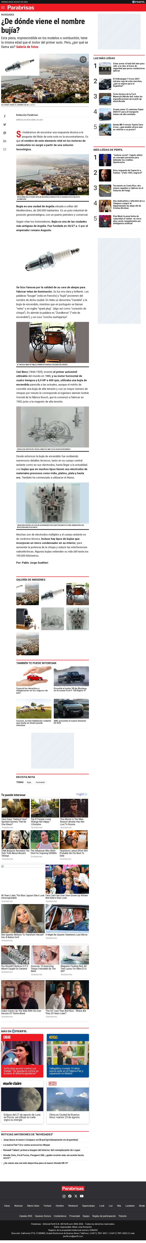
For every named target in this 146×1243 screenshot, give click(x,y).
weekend (68, 1084)
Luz (111, 1205)
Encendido (40, 782)
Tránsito (123, 1216)
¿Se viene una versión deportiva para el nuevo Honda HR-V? (35, 1163)
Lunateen (130, 1205)
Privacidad (74, 1216)
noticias (68, 1038)
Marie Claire (33, 1205)
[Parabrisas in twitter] (75, 1196)
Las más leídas (104, 58)
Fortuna (47, 1205)
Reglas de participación (104, 1216)
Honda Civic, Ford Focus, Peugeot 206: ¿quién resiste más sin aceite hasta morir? (43, 1156)
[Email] (4, 149)
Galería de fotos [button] (27, 47)
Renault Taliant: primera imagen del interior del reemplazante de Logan (41, 1150)
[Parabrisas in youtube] (81, 1196)
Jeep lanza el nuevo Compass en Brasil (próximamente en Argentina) (40, 1139)
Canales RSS (25, 1216)
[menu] (3, 8)
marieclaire (22, 1084)
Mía (119, 1205)
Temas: (20, 782)
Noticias (18, 1205)
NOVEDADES (7, 14)
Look (101, 1205)
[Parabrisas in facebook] (69, 1196)
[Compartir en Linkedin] (4, 140)
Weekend (73, 1205)
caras (22, 1038)
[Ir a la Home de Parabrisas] (21, 7)
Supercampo (88, 1205)
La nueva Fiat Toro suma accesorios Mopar (26, 1145)
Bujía (29, 782)
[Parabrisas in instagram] (64, 1196)
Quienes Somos (43, 1216)
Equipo (86, 1216)
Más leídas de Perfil (108, 149)
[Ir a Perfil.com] (138, 2)
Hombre (60, 1205)
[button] (83, 59)
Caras (7, 1205)
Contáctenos (60, 1216)
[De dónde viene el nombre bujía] (27, 593)
